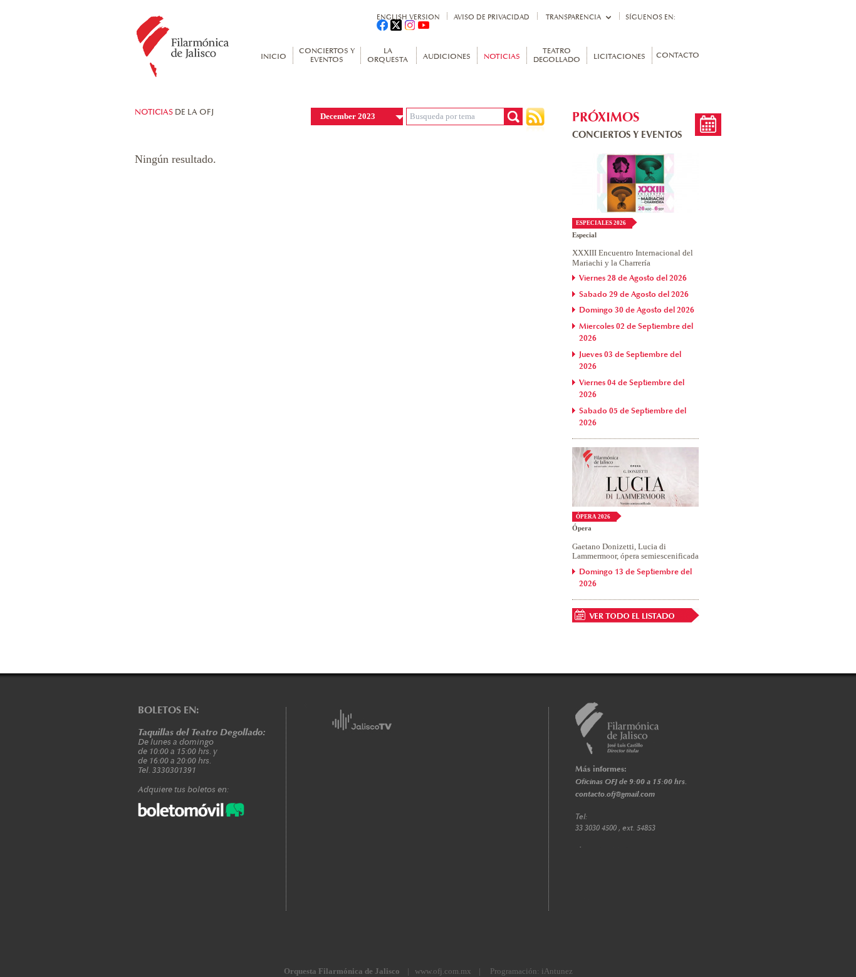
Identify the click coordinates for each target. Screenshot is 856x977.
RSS (535, 120)
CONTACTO (677, 55)
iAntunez (557, 971)
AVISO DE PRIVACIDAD (492, 17)
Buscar (513, 116)
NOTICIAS (502, 57)
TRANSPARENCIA (573, 17)
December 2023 (347, 116)
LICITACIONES (619, 57)
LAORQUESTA (387, 56)
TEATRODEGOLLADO (556, 56)
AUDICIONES (447, 57)
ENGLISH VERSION (408, 17)
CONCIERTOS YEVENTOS (327, 56)
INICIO (273, 57)
